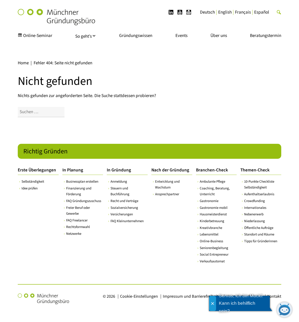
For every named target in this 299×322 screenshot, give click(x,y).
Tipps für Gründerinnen (260, 241)
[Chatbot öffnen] (284, 309)
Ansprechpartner (167, 194)
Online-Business (211, 241)
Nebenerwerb (253, 214)
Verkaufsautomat (212, 261)
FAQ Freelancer (77, 220)
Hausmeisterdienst (213, 214)
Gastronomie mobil (214, 207)
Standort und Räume (259, 234)
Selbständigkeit (32, 181)
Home (23, 63)
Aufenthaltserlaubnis (259, 194)
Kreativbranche (211, 227)
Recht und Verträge (124, 201)
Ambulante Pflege (212, 181)
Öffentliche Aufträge (258, 227)
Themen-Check (255, 170)
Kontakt (274, 296)
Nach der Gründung (170, 170)
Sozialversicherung (124, 207)
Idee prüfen (29, 188)
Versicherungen (121, 214)
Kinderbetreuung (212, 221)
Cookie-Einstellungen (139, 296)
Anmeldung (118, 181)
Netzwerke (73, 233)
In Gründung (119, 170)
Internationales (255, 207)
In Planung (72, 170)
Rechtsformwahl (78, 226)
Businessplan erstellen (82, 181)
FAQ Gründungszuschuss (83, 201)
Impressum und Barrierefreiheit (190, 296)
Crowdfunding (254, 201)
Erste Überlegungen (37, 170)
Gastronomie (209, 201)
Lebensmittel (209, 234)
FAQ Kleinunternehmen (127, 221)
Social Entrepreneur (214, 254)
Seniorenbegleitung (214, 248)
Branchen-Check (212, 170)
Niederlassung (254, 221)
